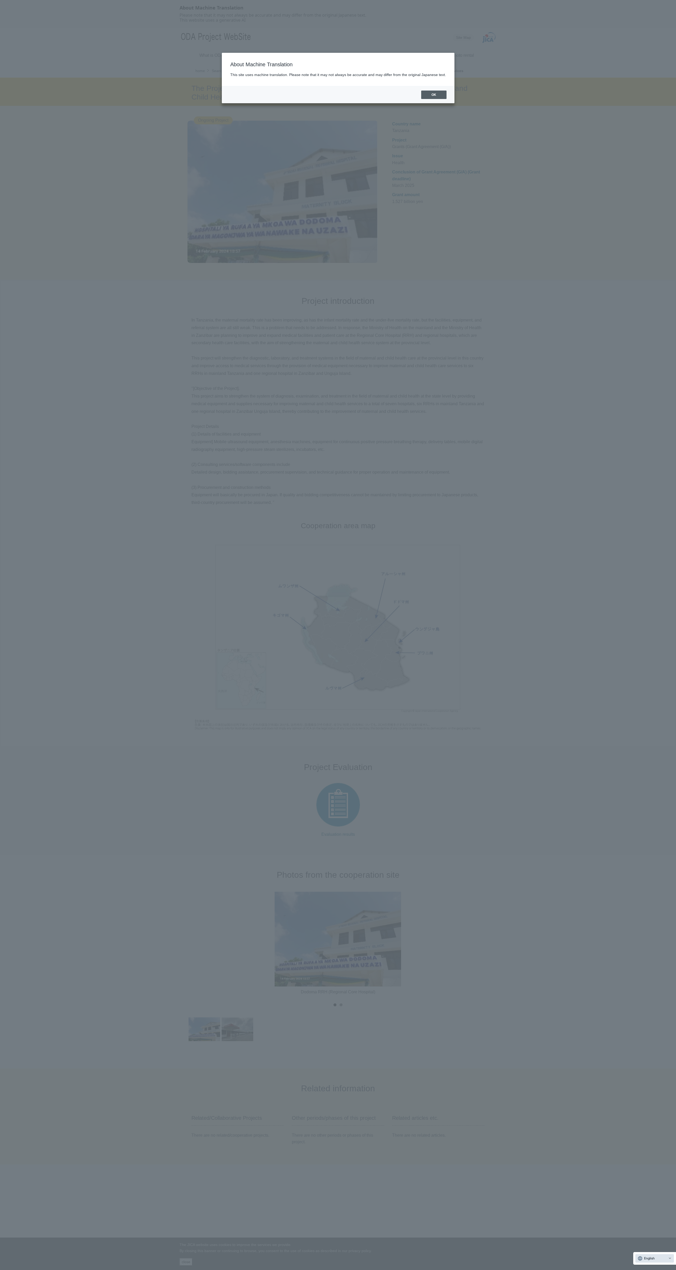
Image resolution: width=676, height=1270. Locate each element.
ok (433, 95)
